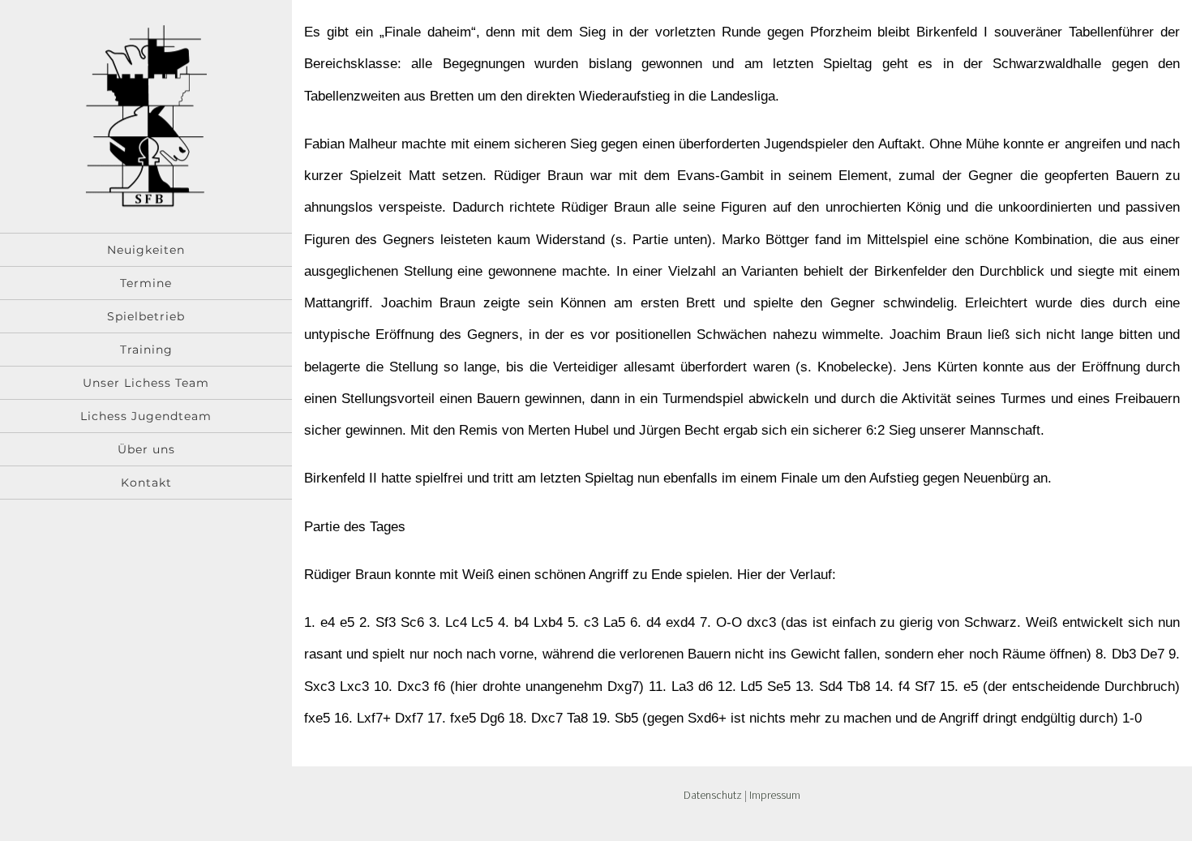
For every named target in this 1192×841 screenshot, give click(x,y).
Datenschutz (713, 794)
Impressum (774, 794)
